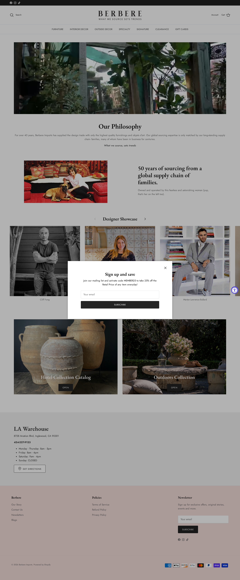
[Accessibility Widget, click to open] (234, 290)
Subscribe (120, 304)
